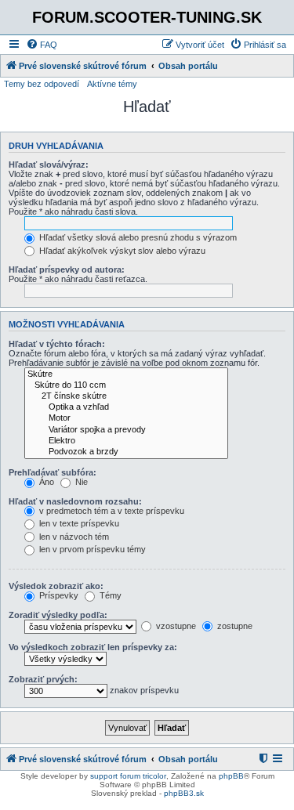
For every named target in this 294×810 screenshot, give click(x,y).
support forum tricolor (128, 776)
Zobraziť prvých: (43, 679)
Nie (80, 481)
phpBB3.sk (184, 793)
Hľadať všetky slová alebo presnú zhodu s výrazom (137, 237)
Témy (109, 595)
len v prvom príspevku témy (91, 549)
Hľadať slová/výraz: (49, 164)
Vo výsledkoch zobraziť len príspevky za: (93, 647)
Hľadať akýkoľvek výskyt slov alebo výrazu (121, 250)
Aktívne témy (112, 84)
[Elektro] (126, 441)
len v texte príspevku (78, 523)
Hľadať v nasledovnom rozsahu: (75, 501)
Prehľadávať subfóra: (52, 472)
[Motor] (126, 418)
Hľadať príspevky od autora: (67, 269)
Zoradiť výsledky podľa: (58, 615)
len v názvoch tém (73, 536)
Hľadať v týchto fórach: (57, 344)
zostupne (233, 626)
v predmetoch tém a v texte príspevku (110, 510)
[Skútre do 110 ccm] (126, 385)
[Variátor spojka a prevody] (126, 430)
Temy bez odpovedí (41, 84)
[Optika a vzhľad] (126, 407)
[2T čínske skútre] (126, 396)
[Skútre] (126, 374)
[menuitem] (41, 44)
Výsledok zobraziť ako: (56, 586)
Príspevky (57, 595)
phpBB (231, 776)
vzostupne (175, 626)
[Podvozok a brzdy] (126, 452)
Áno (45, 481)
